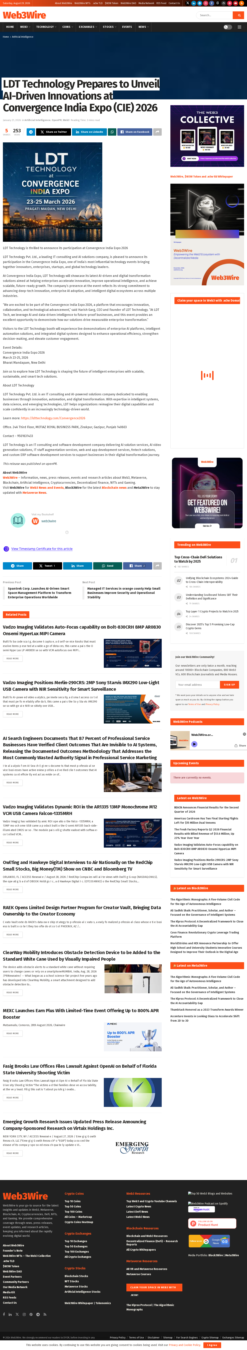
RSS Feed (161, 3)
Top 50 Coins (73, 1206)
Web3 (24, 27)
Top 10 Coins (73, 1201)
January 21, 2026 (12, 120)
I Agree (212, 1345)
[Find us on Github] (223, 3)
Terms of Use (194, 704)
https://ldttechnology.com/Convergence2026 (53, 418)
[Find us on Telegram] (199, 3)
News (142, 27)
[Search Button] (238, 15)
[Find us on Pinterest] (229, 3)
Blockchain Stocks (76, 1276)
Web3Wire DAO (128, 3)
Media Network (146, 3)
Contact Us (174, 3)
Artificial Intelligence (22, 37)
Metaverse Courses (138, 1274)
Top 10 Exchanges (76, 1241)
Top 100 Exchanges (77, 1251)
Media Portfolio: (198, 1255)
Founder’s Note (13, 1250)
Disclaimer (154, 1337)
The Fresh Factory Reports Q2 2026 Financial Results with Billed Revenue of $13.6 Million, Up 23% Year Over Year (204, 834)
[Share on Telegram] (31, 132)
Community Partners (16, 1282)
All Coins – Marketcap (78, 1217)
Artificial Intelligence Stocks (83, 1291)
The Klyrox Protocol (139, 1305)
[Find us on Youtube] (235, 3)
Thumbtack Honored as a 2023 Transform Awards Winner (207, 1009)
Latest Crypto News (138, 1206)
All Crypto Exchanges (78, 1257)
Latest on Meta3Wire (192, 965)
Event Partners (12, 1276)
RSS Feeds (9, 1297)
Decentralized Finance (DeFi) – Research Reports (152, 1243)
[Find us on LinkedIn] (193, 3)
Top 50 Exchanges (76, 1246)
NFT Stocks (72, 1281)
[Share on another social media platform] (157, 132)
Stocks (108, 27)
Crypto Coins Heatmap (79, 1222)
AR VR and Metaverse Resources (146, 1269)
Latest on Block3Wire (192, 888)
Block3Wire (215, 1255)
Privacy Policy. (213, 704)
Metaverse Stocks (76, 1286)
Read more (15, 658)
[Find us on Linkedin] (10, 1314)
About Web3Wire (63, 3)
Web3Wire (24, 15)
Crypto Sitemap (210, 1337)
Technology (45, 27)
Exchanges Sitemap (233, 1337)
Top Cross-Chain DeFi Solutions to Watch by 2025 (198, 559)
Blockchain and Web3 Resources (147, 1236)
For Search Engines (187, 1337)
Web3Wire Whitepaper (79, 1303)
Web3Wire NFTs (82, 3)
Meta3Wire (232, 1255)
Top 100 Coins (73, 1211)
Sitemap (168, 1337)
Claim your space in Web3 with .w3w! (153, 1288)
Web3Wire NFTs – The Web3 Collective (27, 1256)
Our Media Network (15, 1287)
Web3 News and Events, (47, 487)
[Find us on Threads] (217, 3)
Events (127, 27)
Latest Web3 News (138, 1217)
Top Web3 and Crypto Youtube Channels (151, 1201)
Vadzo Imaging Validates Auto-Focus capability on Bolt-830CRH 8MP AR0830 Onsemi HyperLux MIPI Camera (206, 849)
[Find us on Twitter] (187, 3)
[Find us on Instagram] (205, 3)
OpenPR (57, 120)
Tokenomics (103, 1303)
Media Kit (9, 1292)
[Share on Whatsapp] (112, 132)
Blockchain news (114, 487)
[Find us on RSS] (241, 3)
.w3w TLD (98, 3)
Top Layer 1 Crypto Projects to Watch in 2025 (212, 611)
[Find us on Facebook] (211, 3)
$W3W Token (111, 3)
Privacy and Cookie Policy (184, 1345)
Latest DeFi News (137, 1211)
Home (10, 27)
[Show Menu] (239, 27)
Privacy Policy (117, 1337)
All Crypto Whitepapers (141, 1249)
